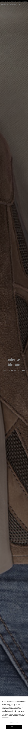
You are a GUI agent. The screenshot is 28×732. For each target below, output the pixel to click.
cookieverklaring (5, 717)
